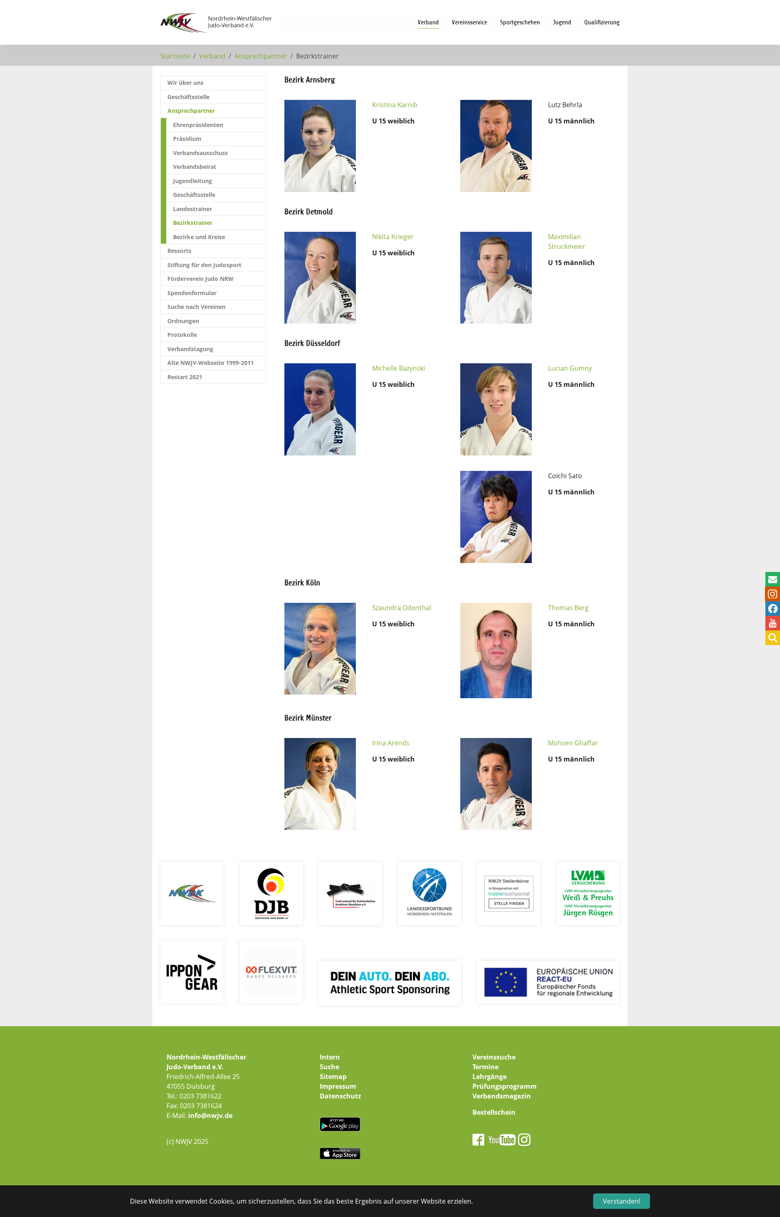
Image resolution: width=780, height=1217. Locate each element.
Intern (330, 1057)
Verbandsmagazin (501, 1096)
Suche (329, 1066)
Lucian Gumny (570, 368)
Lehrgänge (489, 1076)
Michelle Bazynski (398, 368)
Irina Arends (391, 742)
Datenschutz (340, 1096)
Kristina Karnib (395, 104)
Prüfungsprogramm (504, 1086)
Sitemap (333, 1076)
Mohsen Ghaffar (573, 742)
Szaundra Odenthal (401, 607)
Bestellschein (494, 1112)
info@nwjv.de (210, 1115)
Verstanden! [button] (621, 1201)
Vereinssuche (494, 1057)
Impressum (338, 1086)
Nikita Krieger (393, 236)
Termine (485, 1066)
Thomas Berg (568, 607)
